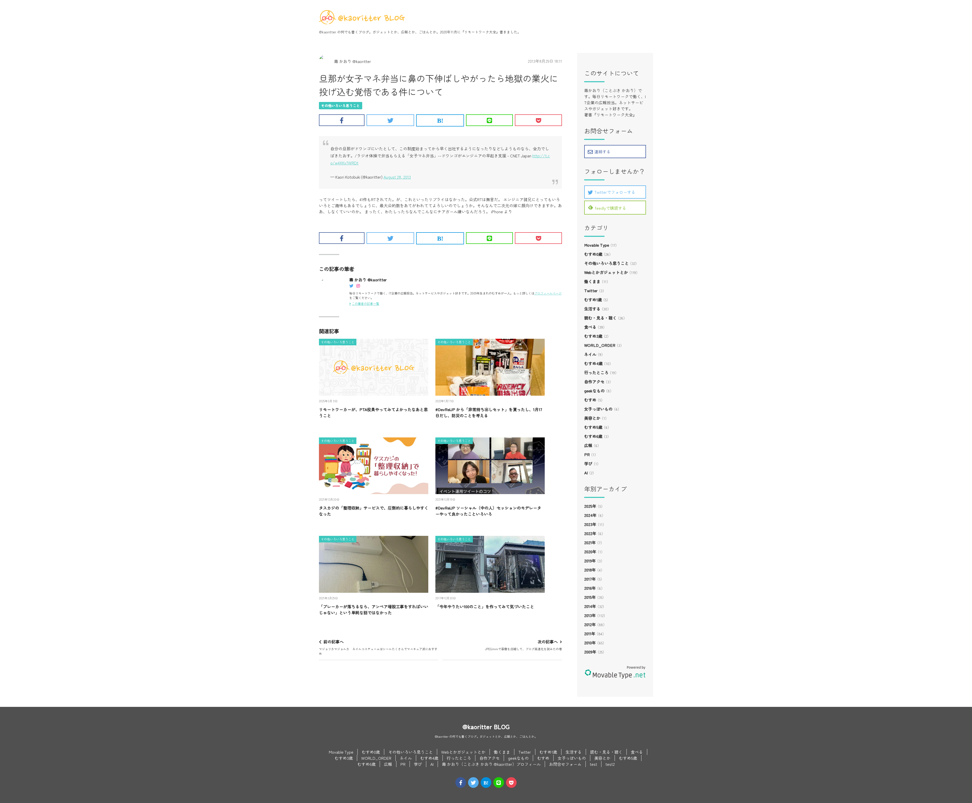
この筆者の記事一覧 (365, 303)
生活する (592, 309)
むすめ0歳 (593, 254)
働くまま (592, 281)
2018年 (590, 570)
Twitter (591, 290)
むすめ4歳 (593, 363)
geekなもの (594, 391)
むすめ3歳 (593, 336)
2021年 (590, 542)
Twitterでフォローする (614, 192)
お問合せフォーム (565, 764)
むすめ (590, 400)
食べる (590, 327)
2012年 (590, 624)
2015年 (590, 597)
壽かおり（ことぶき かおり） (611, 90)
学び (588, 463)
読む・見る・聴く (600, 318)
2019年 (590, 561)
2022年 (590, 533)
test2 (610, 764)
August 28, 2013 (397, 177)
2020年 (590, 551)
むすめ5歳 (593, 427)
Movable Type (596, 245)
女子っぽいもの (598, 409)
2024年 (590, 515)
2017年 (590, 579)
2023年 (590, 524)
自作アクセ (594, 381)
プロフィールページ (548, 293)
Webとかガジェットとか (606, 272)
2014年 (590, 606)
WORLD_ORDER (599, 345)
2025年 (590, 506)
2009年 (590, 652)
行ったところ (596, 372)
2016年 (590, 588)
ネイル (590, 354)
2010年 (590, 643)
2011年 (589, 633)
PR (587, 454)
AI (586, 473)
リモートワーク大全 (480, 31)
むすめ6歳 (593, 436)
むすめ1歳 (593, 300)
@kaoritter (327, 31)
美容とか (592, 418)
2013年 (590, 615)
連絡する (602, 152)
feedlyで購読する (610, 208)
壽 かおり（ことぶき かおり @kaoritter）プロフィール (491, 764)
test (593, 764)
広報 (588, 445)
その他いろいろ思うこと (340, 105)
